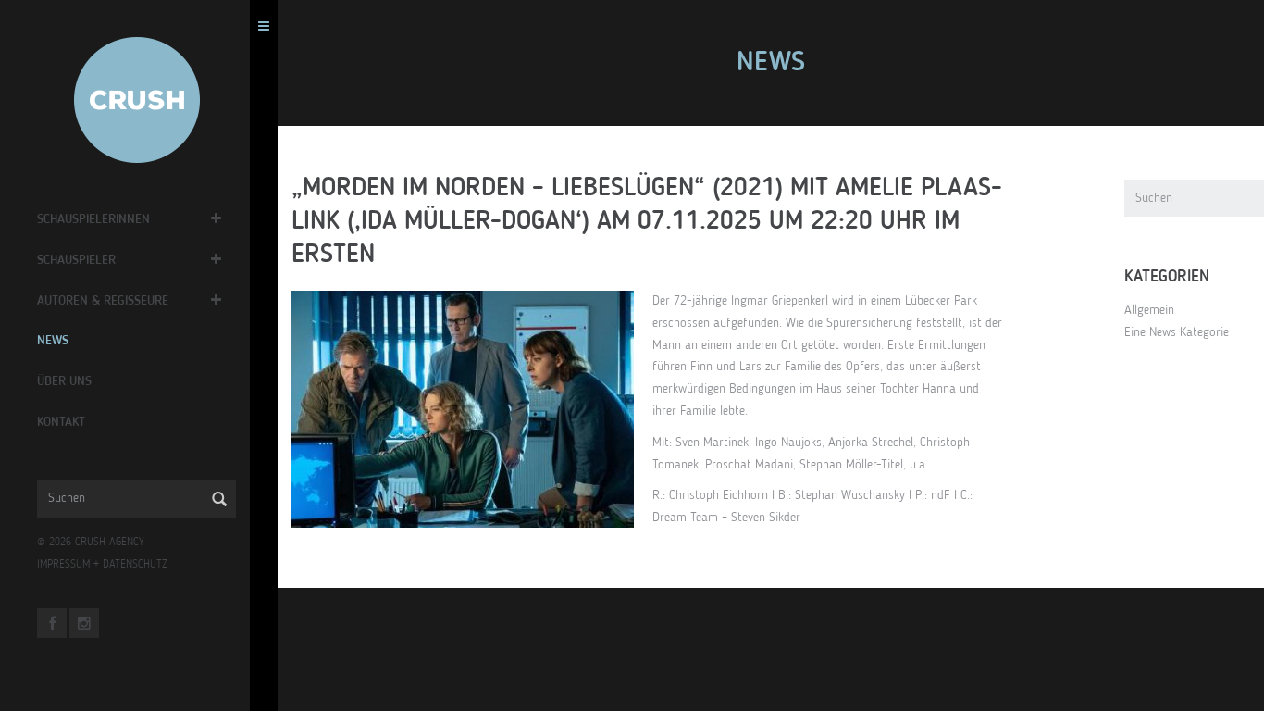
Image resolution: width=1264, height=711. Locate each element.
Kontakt (61, 422)
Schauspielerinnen (93, 219)
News (52, 340)
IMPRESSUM (63, 564)
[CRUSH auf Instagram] (84, 623)
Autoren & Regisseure (102, 300)
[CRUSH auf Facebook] (52, 623)
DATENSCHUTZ (135, 564)
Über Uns (64, 381)
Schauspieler (76, 260)
